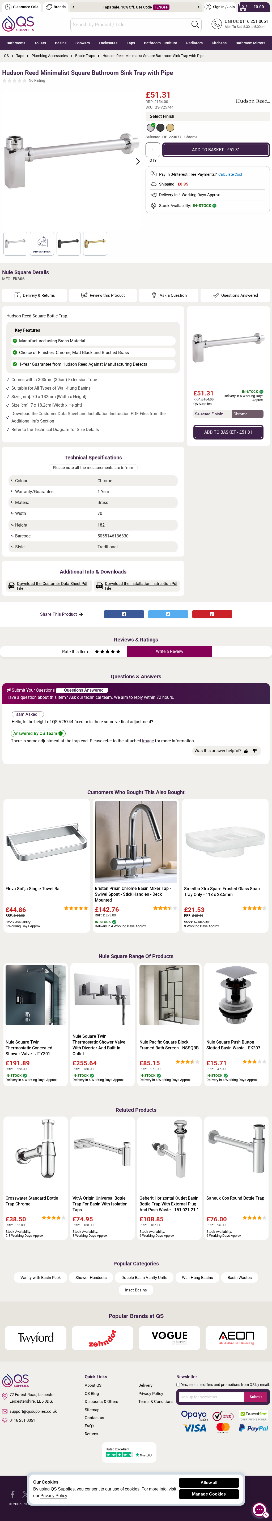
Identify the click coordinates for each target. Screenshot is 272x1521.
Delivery (145, 1385)
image (148, 740)
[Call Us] (216, 24)
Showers (82, 43)
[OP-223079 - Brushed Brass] (170, 128)
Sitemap (92, 1409)
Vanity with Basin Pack (40, 1277)
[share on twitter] (168, 614)
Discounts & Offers (101, 1401)
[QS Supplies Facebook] (12, 1493)
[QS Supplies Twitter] (25, 1493)
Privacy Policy (150, 1393)
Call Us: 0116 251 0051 (246, 21)
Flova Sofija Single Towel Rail (34, 888)
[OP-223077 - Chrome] (151, 128)
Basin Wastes (240, 1277)
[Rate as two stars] (99, 652)
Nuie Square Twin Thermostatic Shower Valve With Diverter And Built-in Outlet (99, 1045)
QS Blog (92, 1393)
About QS (93, 1385)
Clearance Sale (26, 7)
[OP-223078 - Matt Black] (160, 128)
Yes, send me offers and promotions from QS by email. (225, 1384)
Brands (60, 7)
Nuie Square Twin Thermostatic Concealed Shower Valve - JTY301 (29, 1048)
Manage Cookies (209, 1494)
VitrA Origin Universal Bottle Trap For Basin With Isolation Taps (100, 1204)
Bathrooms (16, 43)
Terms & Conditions (155, 1401)
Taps (131, 43)
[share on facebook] (124, 614)
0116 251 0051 (22, 1420)
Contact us (94, 1417)
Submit (256, 1397)
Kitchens (219, 43)
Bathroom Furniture (160, 43)
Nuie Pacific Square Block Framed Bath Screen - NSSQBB (169, 1045)
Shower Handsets (91, 1277)
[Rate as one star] (97, 652)
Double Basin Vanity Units (144, 1277)
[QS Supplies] (18, 23)
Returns (91, 1434)
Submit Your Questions (33, 690)
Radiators (194, 43)
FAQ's (90, 1426)
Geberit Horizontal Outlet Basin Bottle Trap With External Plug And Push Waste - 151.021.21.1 (169, 1204)
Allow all (209, 1482)
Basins (60, 43)
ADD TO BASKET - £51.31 (216, 149)
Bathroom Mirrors (250, 43)
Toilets (40, 43)
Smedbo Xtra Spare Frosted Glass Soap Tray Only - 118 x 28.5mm (222, 891)
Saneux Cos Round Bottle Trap (235, 1198)
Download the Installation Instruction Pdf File (141, 586)
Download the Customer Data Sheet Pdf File (52, 586)
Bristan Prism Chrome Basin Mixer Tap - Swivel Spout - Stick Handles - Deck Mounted (133, 894)
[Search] (195, 24)
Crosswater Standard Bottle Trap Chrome (32, 1201)
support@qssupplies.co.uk (33, 1411)
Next (198, 7)
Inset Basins (136, 1290)
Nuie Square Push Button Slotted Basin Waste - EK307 (233, 1045)
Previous (73, 7)
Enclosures (108, 43)
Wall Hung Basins (197, 1277)
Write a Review (169, 651)
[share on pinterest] (212, 614)
